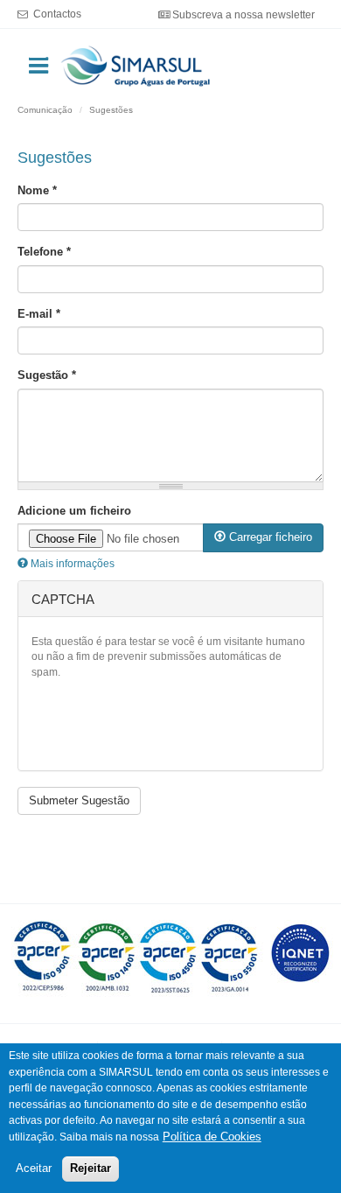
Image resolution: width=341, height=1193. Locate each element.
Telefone (44, 251)
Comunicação (45, 110)
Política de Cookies (212, 1136)
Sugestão (46, 375)
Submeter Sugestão (79, 800)
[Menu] (36, 53)
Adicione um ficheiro (74, 510)
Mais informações (71, 564)
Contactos (57, 13)
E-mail (38, 313)
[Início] (135, 64)
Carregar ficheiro (269, 537)
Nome (37, 190)
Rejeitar (90, 1168)
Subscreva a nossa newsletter (243, 14)
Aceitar (34, 1168)
